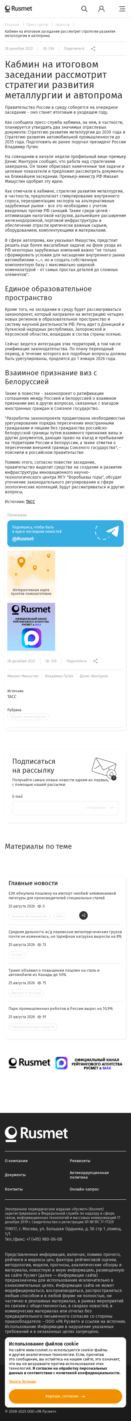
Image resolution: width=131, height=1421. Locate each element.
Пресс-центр (38, 25)
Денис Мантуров (94, 676)
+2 (84, 915)
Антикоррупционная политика (89, 1175)
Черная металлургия (28, 717)
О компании (16, 1160)
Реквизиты (80, 1160)
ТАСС (30, 501)
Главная (12, 25)
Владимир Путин (59, 676)
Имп (59, 916)
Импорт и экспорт (26, 993)
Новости (63, 25)
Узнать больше (22, 1381)
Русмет (17, 955)
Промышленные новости (33, 1027)
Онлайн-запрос (84, 1189)
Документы (15, 1175)
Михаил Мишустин (23, 676)
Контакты (14, 1189)
